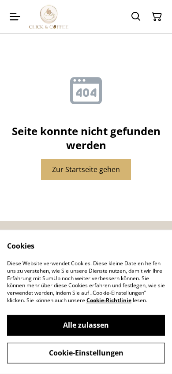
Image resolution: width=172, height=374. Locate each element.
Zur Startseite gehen (86, 169)
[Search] (135, 16)
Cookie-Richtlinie (108, 300)
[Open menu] (15, 16)
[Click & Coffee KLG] (48, 16)
